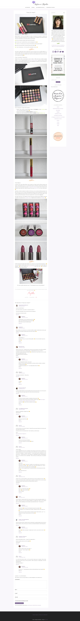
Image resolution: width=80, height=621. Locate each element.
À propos (32, 7)
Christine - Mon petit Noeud (23, 519)
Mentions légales (35, 614)
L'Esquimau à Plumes (22, 536)
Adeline (18, 110)
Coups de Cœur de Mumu (23, 305)
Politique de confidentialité (43, 614)
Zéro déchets (58, 110)
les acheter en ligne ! (28, 197)
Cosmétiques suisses (58, 113)
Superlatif (46, 619)
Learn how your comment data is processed (34, 605)
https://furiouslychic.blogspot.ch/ (21, 433)
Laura (20, 425)
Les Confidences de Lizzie (23, 408)
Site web (16, 597)
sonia (19, 446)
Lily (19, 496)
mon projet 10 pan (31, 266)
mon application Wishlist (32, 186)
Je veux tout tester (22, 387)
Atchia (36, 188)
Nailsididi (20, 327)
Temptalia (43, 197)
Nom (16, 589)
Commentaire (17, 579)
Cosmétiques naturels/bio (58, 115)
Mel (19, 475)
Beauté (58, 106)
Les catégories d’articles (40, 7)
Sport (58, 125)
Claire (38, 188)
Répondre (17, 314)
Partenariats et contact (50, 7)
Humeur (58, 120)
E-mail (16, 593)
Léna (19, 556)
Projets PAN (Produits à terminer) (58, 108)
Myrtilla (22, 316)
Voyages (58, 123)
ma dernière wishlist (34, 60)
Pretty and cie (21, 346)
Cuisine (58, 122)
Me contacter (27, 7)
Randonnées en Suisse (58, 118)
